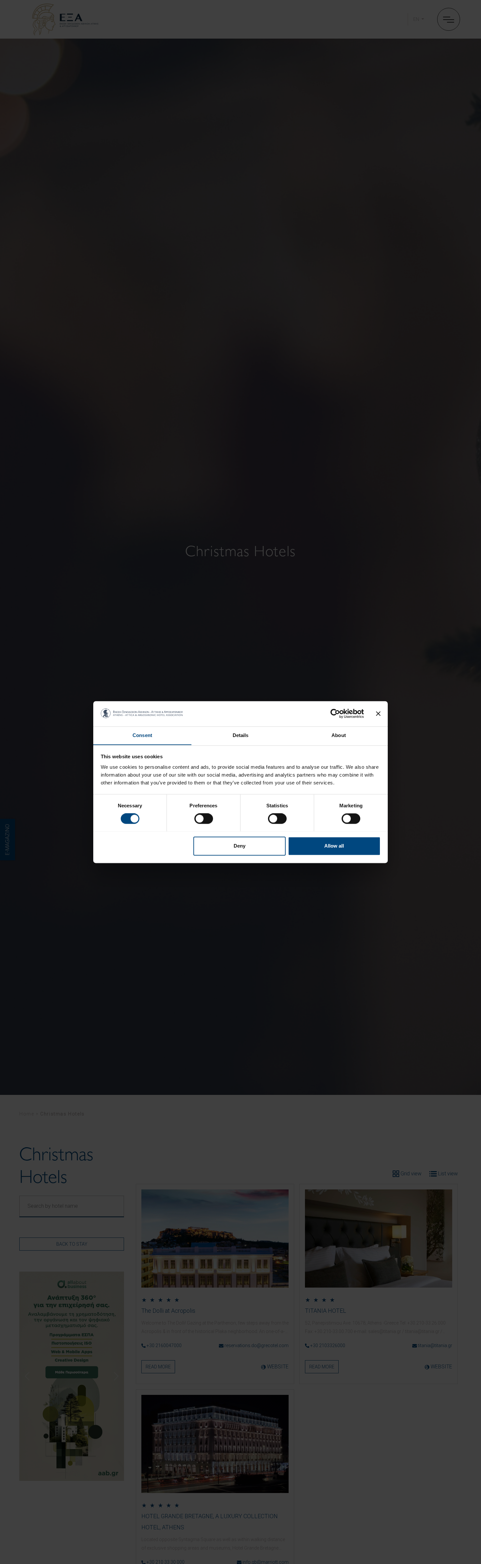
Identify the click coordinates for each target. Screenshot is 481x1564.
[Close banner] (378, 713)
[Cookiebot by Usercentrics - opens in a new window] (335, 713)
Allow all (334, 846)
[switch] (203, 818)
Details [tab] (241, 735)
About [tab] (338, 735)
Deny (239, 846)
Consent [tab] (142, 735)
